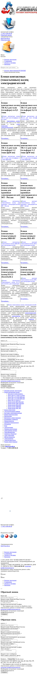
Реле (5, 426)
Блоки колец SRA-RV (14, 405)
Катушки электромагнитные (13, 413)
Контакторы (8, 416)
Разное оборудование (10, 442)
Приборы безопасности (11, 422)
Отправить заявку (6, 386)
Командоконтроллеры (11, 414)
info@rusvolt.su (5, 38)
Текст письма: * (5, 649)
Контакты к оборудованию (12, 418)
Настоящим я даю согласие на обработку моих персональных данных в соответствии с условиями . (16, 379)
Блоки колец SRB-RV (14, 406)
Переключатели (9, 421)
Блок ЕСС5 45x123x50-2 (15, 394)
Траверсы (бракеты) (10, 434)
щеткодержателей (30, 313)
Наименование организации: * (10, 628)
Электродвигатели (10, 440)
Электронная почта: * (7, 638)
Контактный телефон (7, 601)
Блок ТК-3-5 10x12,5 (14, 400)
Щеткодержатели (9, 437)
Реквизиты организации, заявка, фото (12, 356)
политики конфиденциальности (10, 381)
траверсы (31, 319)
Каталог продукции (10, 59)
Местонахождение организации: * (11, 633)
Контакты (7, 64)
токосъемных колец (13, 121)
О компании (8, 61)
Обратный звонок (6, 35)
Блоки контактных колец (12, 392)
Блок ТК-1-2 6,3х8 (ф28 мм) (16, 397)
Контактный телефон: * (8, 643)
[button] (18, 55)
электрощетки (16, 316)
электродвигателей (7, 127)
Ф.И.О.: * (4, 623)
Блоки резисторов (9, 410)
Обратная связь (5, 40)
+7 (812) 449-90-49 (6, 33)
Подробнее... (5, 138)
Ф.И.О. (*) (4, 341)
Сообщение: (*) (5, 369)
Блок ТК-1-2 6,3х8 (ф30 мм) (16, 398)
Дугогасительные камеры (12, 411)
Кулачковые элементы (11, 419)
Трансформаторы (9, 432)
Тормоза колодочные (10, 429)
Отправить (4, 614)
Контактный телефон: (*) (8, 351)
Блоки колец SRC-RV (14, 408)
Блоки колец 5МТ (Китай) (16, 403)
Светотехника (8, 427)
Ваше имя (4, 596)
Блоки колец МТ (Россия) (16, 402)
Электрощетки (8, 438)
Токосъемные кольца (10, 430)
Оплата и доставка (10, 62)
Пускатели (7, 424)
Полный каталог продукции (13, 390)
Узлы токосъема (9, 435)
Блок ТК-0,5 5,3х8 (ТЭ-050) (16, 395)
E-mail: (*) (4, 346)
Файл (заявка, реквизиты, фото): (10, 655)
